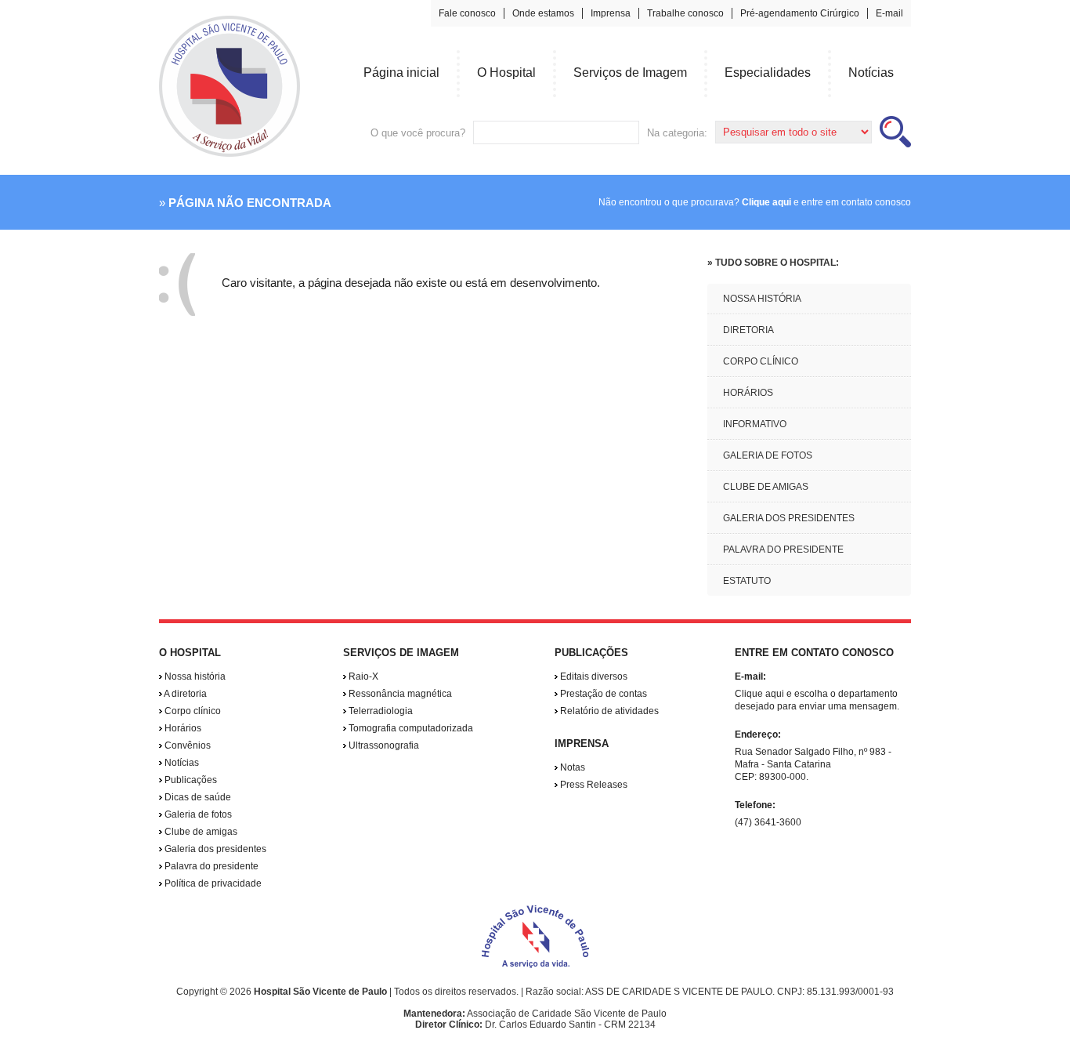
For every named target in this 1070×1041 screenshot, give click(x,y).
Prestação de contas (602, 693)
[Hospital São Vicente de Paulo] (229, 153)
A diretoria (184, 693)
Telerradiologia (379, 710)
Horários (181, 728)
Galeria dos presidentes (214, 848)
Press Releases (592, 784)
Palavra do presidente (210, 866)
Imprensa (611, 13)
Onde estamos (543, 13)
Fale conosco (467, 13)
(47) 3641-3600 (768, 822)
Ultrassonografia (382, 745)
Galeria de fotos (197, 814)
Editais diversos (592, 676)
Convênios (186, 745)
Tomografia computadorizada (409, 728)
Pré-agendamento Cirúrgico (799, 13)
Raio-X (362, 676)
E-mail (889, 13)
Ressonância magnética (399, 693)
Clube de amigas (199, 831)
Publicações (189, 779)
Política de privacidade (212, 883)
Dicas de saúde (196, 797)
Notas (571, 767)
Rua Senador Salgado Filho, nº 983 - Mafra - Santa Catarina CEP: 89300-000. (813, 764)
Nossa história (194, 676)
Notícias (180, 762)
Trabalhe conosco (685, 13)
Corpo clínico (191, 710)
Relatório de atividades (608, 710)
